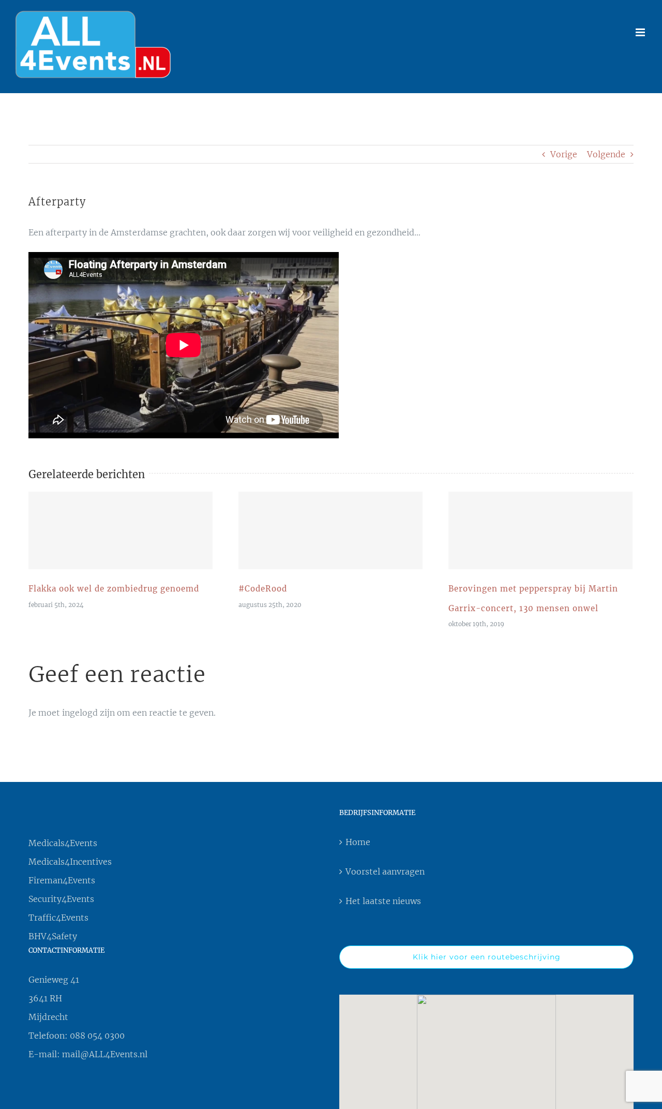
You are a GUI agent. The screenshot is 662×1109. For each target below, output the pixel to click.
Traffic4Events (58, 917)
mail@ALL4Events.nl (104, 1054)
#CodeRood (330, 530)
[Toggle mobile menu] (641, 32)
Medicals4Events (62, 843)
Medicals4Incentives (70, 861)
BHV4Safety (52, 936)
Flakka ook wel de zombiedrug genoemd (120, 530)
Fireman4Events (61, 880)
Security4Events (61, 899)
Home (357, 842)
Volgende (606, 154)
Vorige (563, 154)
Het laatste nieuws (383, 901)
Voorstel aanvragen (385, 871)
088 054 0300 (97, 1035)
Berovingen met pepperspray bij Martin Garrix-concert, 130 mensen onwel (540, 530)
